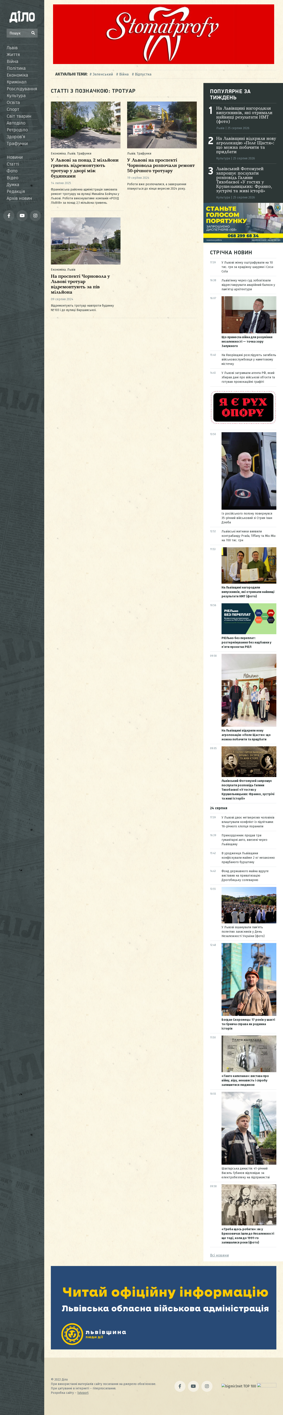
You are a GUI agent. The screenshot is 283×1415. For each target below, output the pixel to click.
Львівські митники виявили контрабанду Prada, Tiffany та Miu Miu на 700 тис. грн (248, 536)
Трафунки (17, 143)
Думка (13, 184)
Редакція (16, 191)
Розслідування (22, 89)
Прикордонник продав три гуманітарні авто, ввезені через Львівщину (244, 840)
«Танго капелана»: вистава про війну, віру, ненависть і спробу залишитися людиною (245, 1080)
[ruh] (243, 423)
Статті (13, 164)
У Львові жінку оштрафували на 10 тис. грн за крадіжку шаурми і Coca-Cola (248, 267)
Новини (15, 157)
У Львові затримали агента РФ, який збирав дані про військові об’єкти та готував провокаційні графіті (248, 377)
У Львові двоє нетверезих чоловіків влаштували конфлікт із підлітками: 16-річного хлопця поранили (248, 822)
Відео (12, 178)
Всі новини (219, 1255)
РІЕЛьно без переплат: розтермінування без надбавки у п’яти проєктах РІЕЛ (246, 642)
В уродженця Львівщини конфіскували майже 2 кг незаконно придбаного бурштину (248, 857)
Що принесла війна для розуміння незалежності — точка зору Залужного (247, 341)
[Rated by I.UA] (266, 1386)
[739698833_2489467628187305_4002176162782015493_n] (163, 63)
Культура (16, 95)
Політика (16, 68)
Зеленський (103, 74)
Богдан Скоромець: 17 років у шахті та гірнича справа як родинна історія (248, 1024)
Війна (12, 61)
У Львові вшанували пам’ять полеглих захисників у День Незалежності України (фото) (243, 931)
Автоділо (16, 123)
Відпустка (143, 74)
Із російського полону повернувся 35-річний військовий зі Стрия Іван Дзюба (247, 518)
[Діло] (22, 16)
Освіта (13, 102)
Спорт (13, 109)
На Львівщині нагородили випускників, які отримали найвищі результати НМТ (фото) (244, 115)
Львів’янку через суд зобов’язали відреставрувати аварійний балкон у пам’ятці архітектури (248, 285)
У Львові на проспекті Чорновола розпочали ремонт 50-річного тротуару (161, 165)
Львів (12, 48)
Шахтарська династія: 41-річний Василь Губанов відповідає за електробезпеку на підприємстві (246, 1173)
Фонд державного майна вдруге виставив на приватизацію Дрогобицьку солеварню (245, 875)
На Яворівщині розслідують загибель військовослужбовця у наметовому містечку (249, 359)
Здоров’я (16, 137)
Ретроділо (17, 130)
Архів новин (19, 198)
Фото (12, 171)
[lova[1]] (163, 1348)
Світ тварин (19, 116)
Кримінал (17, 82)
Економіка (17, 75)
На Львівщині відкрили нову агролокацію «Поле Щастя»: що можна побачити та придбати (246, 145)
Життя (13, 54)
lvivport (82, 1393)
